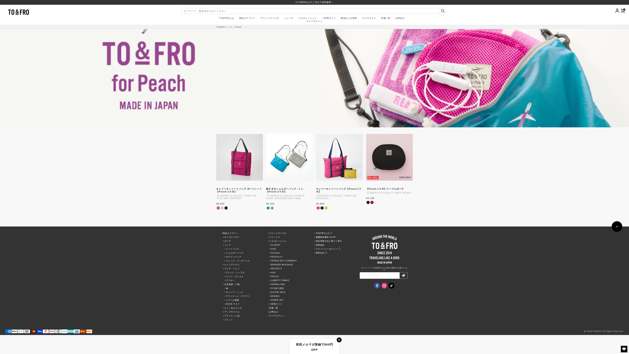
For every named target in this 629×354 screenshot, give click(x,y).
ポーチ (227, 241)
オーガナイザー (232, 237)
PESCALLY (277, 257)
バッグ (227, 245)
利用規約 (320, 245)
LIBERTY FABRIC (280, 280)
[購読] (404, 275)
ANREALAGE (278, 284)
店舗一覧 (385, 18)
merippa (275, 253)
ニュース (288, 18)
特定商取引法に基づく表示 (329, 241)
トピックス (274, 237)
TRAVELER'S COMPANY (284, 261)
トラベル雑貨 (232, 300)
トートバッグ (232, 249)
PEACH (275, 276)
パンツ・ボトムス (234, 276)
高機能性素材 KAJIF (326, 237)
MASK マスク (233, 304)
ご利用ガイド (329, 18)
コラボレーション (307, 18)
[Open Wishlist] (624, 349)
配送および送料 (349, 18)
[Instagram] (384, 286)
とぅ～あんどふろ (233, 308)
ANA (273, 273)
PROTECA (276, 269)
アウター (230, 280)
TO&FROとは (226, 18)
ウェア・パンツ (232, 269)
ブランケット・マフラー (238, 296)
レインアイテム (232, 265)
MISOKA (275, 296)
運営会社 (320, 253)
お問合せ (400, 18)
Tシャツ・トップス (235, 273)
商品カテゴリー (247, 18)
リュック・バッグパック (238, 261)
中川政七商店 (277, 288)
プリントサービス (269, 18)
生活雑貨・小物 (232, 284)
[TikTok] (391, 286)
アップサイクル (232, 312)
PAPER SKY (277, 300)
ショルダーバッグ (234, 253)
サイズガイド (369, 18)
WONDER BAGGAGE (282, 265)
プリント (228, 320)
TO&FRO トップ (224, 27)
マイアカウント (314, 21)
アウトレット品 (232, 316)
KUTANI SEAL (278, 292)
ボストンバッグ (233, 257)
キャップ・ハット (234, 292)
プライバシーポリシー (327, 249)
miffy (273, 249)
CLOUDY (276, 245)
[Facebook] (377, 286)
